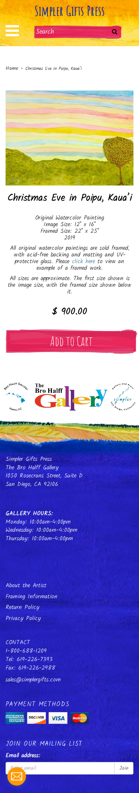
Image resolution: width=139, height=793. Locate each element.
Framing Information (31, 596)
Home (12, 68)
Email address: (23, 756)
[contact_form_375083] (16, 776)
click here (83, 261)
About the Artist (26, 585)
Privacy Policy (23, 618)
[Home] (69, 395)
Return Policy (22, 607)
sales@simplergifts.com (33, 679)
